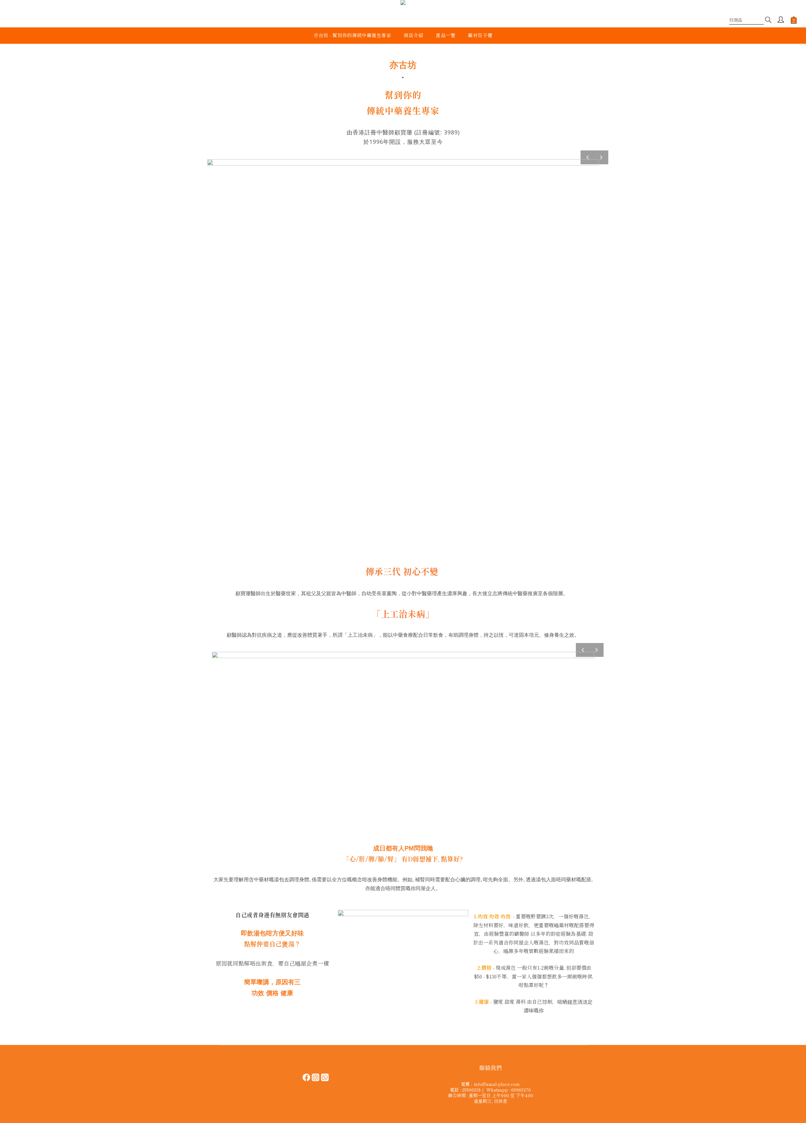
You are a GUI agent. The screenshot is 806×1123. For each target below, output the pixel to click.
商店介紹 (413, 35)
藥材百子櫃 (480, 35)
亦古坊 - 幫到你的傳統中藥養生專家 (352, 35)
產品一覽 (445, 35)
